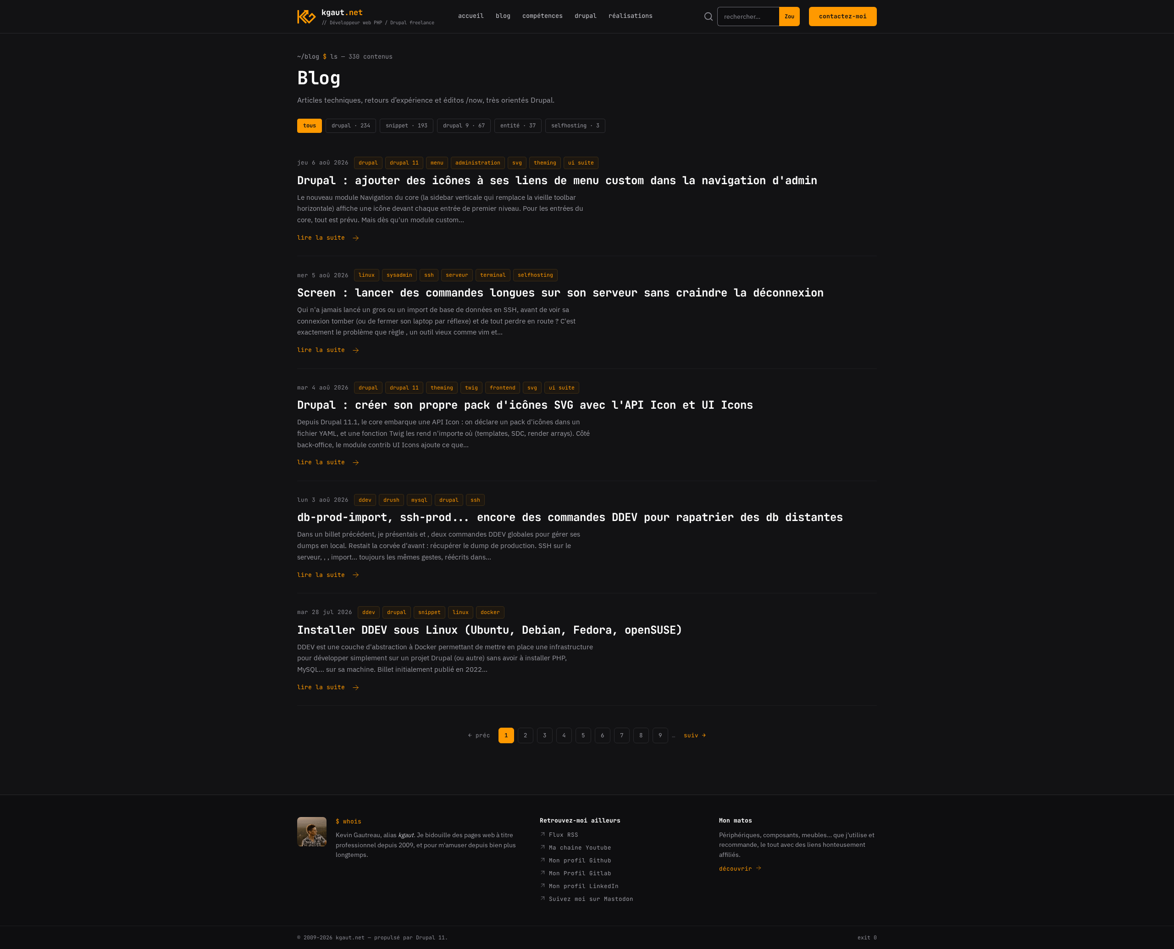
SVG (517, 162)
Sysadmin (399, 274)
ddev (365, 499)
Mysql (419, 499)
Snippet (429, 612)
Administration (477, 162)
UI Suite (581, 162)
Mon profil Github (578, 860)
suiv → (695, 735)
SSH (429, 274)
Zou (789, 16)
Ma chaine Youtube (578, 847)
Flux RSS (561, 835)
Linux (367, 274)
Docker (490, 612)
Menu (437, 162)
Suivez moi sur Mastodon (589, 899)
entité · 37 (518, 125)
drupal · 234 (351, 125)
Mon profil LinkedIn (582, 886)
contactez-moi (843, 16)
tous (309, 125)
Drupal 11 (404, 162)
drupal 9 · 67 (464, 125)
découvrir (737, 868)
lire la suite (321, 238)
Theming (545, 162)
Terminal (493, 274)
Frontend (502, 387)
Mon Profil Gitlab (578, 873)
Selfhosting (535, 274)
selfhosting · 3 (575, 125)
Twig (471, 387)
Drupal (368, 162)
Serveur (457, 274)
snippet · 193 (406, 125)
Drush (391, 499)
